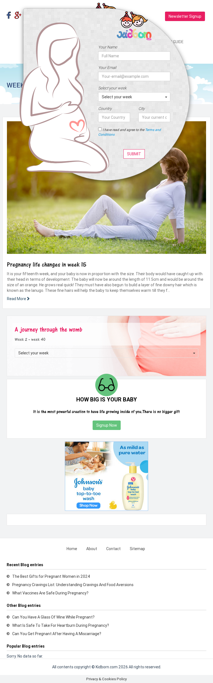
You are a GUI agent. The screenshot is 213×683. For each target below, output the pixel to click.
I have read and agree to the (129, 132)
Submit (134, 153)
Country (105, 108)
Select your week (112, 88)
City (141, 108)
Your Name (107, 47)
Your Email (107, 67)
